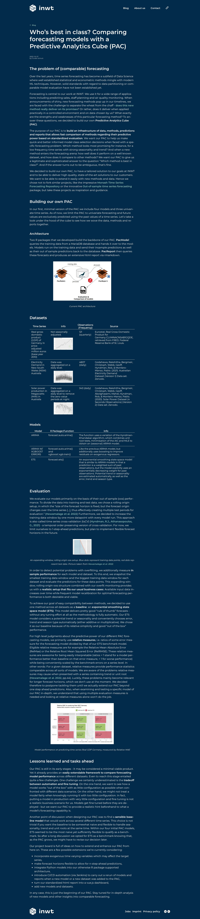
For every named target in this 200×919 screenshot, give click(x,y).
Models (35, 424)
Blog (33, 25)
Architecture (39, 233)
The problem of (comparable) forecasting (69, 68)
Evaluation (40, 491)
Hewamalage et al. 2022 (61, 513)
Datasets (38, 317)
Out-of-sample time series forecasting (107, 186)
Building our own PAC (51, 201)
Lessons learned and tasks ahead (62, 761)
